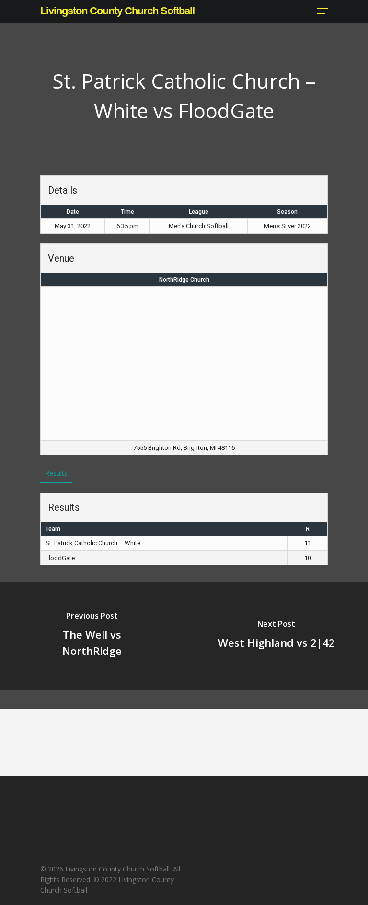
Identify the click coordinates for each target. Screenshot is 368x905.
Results (56, 473)
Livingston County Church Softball (117, 11)
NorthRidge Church (184, 279)
